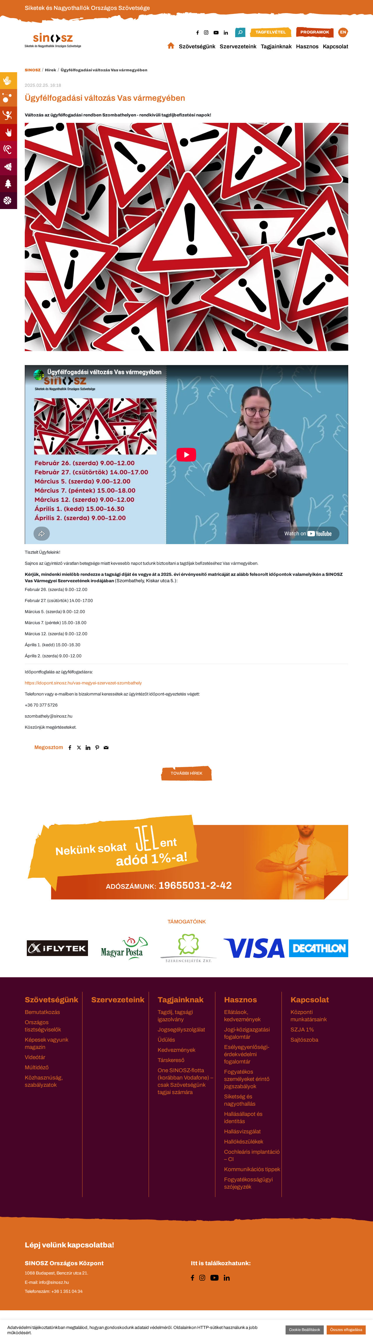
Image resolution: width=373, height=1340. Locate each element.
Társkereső (171, 1060)
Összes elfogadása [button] (346, 1330)
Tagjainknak (276, 46)
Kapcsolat (335, 46)
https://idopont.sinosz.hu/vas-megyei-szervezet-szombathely (83, 683)
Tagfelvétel (271, 32)
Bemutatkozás (42, 1012)
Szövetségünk (197, 46)
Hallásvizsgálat (242, 1131)
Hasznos (307, 46)
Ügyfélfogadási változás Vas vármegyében (104, 70)
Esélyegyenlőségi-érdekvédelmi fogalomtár (246, 1054)
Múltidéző (37, 1067)
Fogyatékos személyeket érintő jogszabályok (247, 1079)
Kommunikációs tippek (252, 1169)
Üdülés (166, 1040)
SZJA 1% (302, 1029)
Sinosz (33, 70)
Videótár (35, 1057)
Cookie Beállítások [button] (304, 1330)
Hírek (50, 70)
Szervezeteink (238, 46)
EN (343, 32)
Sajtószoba (304, 1040)
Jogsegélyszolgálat (181, 1029)
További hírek (186, 773)
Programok (314, 32)
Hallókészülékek (243, 1142)
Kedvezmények (177, 1050)
